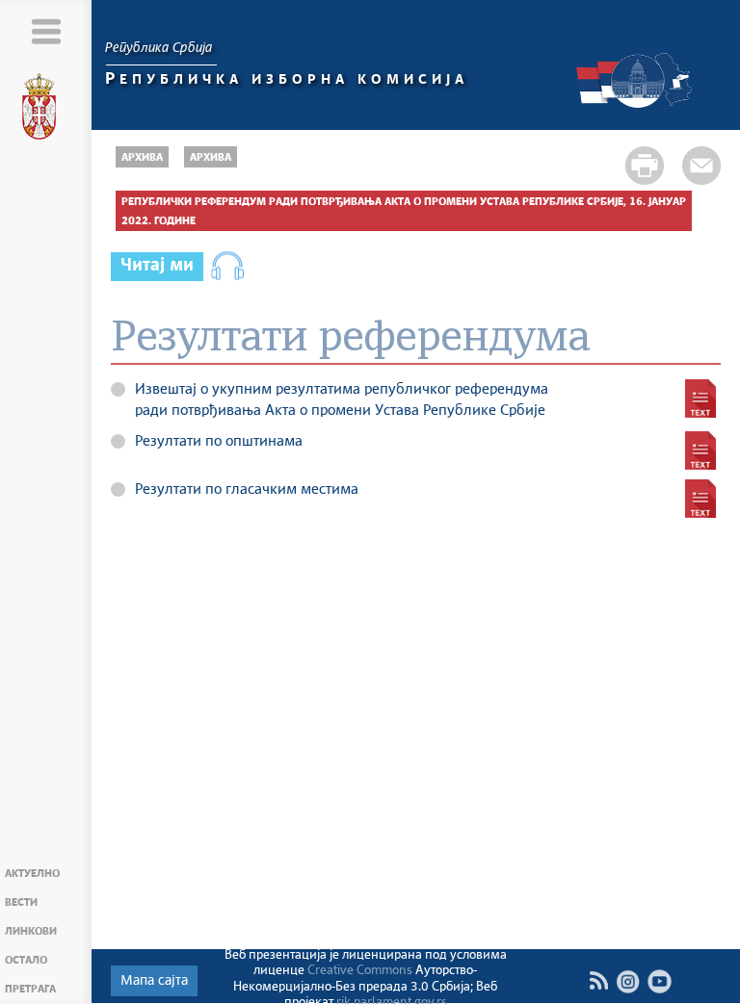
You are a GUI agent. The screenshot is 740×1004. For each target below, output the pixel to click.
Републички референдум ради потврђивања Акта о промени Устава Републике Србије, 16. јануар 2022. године (403, 211)
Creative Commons (359, 971)
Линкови (31, 931)
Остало (26, 960)
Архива (142, 157)
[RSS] (598, 981)
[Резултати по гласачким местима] (700, 498)
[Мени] (46, 31)
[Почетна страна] (46, 109)
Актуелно (32, 873)
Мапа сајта (154, 981)
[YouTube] (660, 981)
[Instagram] (628, 981)
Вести (21, 902)
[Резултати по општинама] (700, 450)
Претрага (30, 989)
